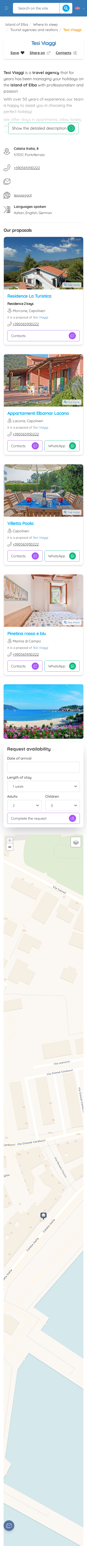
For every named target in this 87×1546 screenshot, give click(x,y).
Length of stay (19, 777)
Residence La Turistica (29, 296)
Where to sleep (45, 24)
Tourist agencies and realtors (34, 29)
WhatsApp (56, 446)
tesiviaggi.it (23, 195)
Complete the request (28, 818)
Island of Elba (16, 24)
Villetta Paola (20, 523)
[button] (44, 1217)
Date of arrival (19, 758)
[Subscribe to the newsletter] (9, 1525)
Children (52, 796)
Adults (12, 796)
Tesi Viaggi (40, 317)
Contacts (18, 335)
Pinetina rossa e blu (26, 633)
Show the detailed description (39, 128)
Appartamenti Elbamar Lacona (38, 413)
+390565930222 (27, 168)
